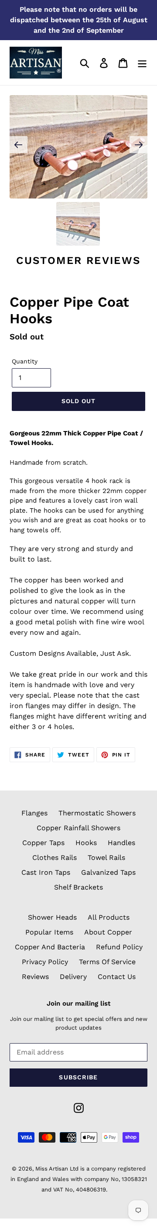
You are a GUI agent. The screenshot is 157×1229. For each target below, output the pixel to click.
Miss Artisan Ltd (56, 1168)
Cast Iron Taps (45, 872)
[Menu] (142, 62)
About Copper (108, 932)
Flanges (34, 813)
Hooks (86, 843)
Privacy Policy (45, 962)
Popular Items (49, 932)
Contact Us (117, 976)
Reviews (35, 976)
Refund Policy (119, 947)
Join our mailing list (78, 1003)
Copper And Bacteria (50, 947)
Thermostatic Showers (97, 813)
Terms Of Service (107, 962)
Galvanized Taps (108, 872)
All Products (109, 917)
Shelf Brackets (78, 887)
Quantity (25, 361)
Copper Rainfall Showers (78, 828)
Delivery (73, 976)
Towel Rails (106, 857)
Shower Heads (52, 917)
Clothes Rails (54, 857)
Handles (121, 843)
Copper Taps (43, 843)
